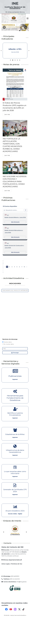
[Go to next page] (27, 267)
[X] (19, 609)
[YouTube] (11, 609)
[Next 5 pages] (22, 267)
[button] (1, 50)
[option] (15, 50)
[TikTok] (23, 609)
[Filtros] (25, 210)
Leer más (7, 114)
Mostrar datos (7, 342)
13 (24, 266)
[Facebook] (6, 609)
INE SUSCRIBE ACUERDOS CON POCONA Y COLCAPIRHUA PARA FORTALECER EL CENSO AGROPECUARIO (14, 181)
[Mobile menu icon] (27, 18)
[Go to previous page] (4, 267)
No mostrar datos (8, 344)
